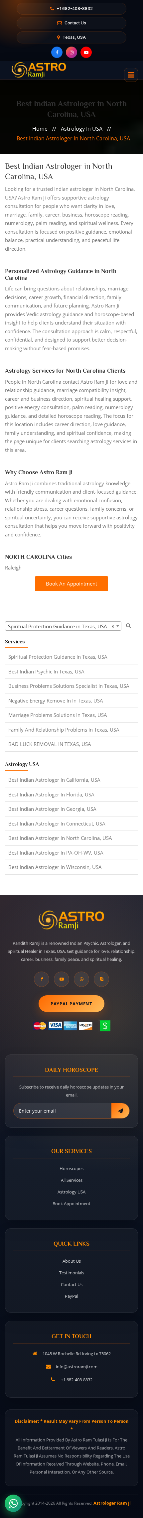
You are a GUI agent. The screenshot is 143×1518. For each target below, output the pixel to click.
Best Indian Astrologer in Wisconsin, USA (55, 867)
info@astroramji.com (76, 1367)
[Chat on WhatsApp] (13, 1503)
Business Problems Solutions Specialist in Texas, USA (68, 685)
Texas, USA (74, 37)
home (40, 128)
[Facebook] (57, 52)
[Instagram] (71, 52)
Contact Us (75, 22)
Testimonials (71, 1273)
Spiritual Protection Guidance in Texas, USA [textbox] (61, 626)
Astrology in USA (81, 128)
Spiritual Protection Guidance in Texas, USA (57, 656)
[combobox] (63, 626)
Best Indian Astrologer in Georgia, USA (52, 808)
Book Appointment (71, 1203)
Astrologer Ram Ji (112, 1503)
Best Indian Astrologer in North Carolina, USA (73, 138)
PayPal (71, 1296)
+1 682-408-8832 (75, 8)
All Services (71, 1180)
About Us (72, 1261)
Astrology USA (71, 1192)
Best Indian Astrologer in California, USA (54, 779)
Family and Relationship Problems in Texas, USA (63, 729)
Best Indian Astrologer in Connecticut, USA (56, 823)
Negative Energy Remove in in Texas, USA (55, 700)
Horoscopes (71, 1168)
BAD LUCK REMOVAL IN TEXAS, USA (49, 744)
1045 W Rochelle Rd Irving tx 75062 (77, 1354)
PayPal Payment (71, 1004)
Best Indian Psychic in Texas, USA (46, 671)
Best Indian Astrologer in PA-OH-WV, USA (55, 852)
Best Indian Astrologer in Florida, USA (51, 794)
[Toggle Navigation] (131, 75)
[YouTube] (86, 52)
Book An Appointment (71, 583)
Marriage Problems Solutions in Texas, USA (57, 715)
